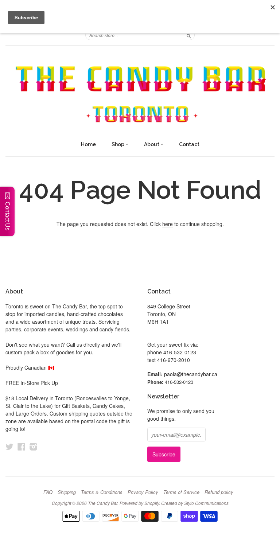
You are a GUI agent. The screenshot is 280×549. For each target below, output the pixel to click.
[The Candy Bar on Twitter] (9, 446)
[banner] (140, 95)
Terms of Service (181, 492)
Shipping (67, 492)
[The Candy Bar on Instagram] (34, 446)
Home (88, 144)
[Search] (189, 35)
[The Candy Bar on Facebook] (22, 446)
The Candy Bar (102, 503)
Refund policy (219, 492)
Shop (118, 144)
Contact (189, 144)
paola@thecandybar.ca (190, 374)
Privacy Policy (143, 492)
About (152, 144)
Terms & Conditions (101, 492)
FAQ (47, 492)
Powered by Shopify (139, 503)
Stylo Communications (206, 503)
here (167, 223)
